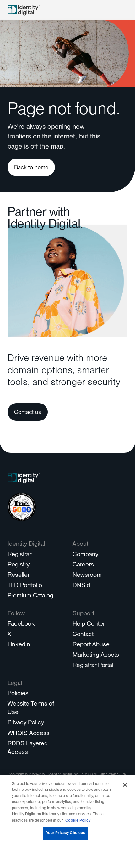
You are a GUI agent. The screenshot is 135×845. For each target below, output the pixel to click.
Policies (18, 694)
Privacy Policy (26, 723)
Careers (83, 565)
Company (85, 555)
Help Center (89, 624)
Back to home (31, 168)
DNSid (81, 586)
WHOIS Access (29, 734)
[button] (123, 10)
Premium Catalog (30, 596)
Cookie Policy (77, 821)
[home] (24, 10)
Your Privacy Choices (65, 833)
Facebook (21, 624)
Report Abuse (91, 645)
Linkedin (19, 645)
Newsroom (87, 575)
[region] (67, 810)
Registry (19, 565)
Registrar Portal (93, 666)
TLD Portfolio (25, 586)
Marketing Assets (96, 655)
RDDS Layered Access (28, 748)
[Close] (125, 785)
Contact (83, 635)
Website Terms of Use (31, 708)
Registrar (19, 555)
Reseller (19, 575)
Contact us (27, 413)
